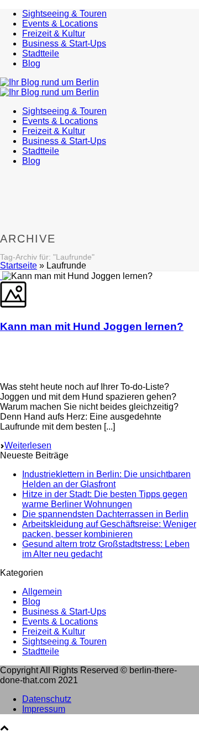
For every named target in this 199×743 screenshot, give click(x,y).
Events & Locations (60, 23)
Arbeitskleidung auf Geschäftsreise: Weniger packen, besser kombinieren (109, 529)
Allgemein (42, 591)
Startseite (18, 265)
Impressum (43, 709)
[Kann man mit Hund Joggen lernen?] (1, 276)
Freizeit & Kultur (53, 33)
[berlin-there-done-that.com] (49, 87)
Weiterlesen (27, 445)
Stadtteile (40, 53)
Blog (31, 63)
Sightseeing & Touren (64, 13)
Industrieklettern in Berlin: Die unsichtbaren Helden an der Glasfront (106, 479)
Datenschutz (46, 699)
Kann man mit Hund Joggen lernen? (92, 326)
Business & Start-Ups (64, 43)
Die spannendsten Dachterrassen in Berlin (105, 514)
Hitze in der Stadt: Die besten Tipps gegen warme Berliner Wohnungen (104, 499)
